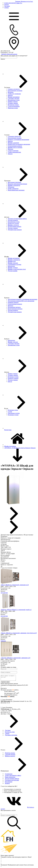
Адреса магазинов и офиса (13, 775)
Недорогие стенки (13, 104)
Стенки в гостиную (14, 89)
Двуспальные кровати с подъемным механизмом (22, 299)
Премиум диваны (13, 378)
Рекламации (8, 781)
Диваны (6, 372)
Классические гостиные (15, 90)
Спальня (6, 135)
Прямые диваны (13, 101)
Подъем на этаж (10, 732)
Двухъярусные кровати (15, 229)
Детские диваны (13, 228)
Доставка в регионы (11, 735)
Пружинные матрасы (14, 307)
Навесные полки (13, 108)
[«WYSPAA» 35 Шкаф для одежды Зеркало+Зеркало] (12, 506)
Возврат (7, 783)
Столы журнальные (14, 106)
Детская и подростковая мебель (17, 218)
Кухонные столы (13, 410)
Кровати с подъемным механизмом (18, 139)
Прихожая (7, 180)
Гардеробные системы (14, 264)
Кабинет (6, 339)
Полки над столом (13, 223)
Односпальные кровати (15, 146)
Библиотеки (11, 340)
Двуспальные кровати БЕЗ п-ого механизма (21, 301)
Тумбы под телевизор (14, 93)
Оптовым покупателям (12, 780)
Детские (6, 217)
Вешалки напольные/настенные (17, 184)
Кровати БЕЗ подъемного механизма (19, 144)
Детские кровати (13, 220)
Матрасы (10, 149)
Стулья (10, 411)
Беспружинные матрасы (15, 308)
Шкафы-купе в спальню (15, 147)
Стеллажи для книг (13, 98)
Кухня (6, 408)
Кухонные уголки (13, 377)
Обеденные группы (14, 413)
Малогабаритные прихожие (16, 190)
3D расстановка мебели (12, 778)
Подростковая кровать (14, 226)
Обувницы (11, 187)
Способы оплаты (10, 754)
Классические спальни (14, 138)
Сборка (6, 7)
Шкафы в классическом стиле (17, 269)
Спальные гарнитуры (14, 136)
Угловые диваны (13, 103)
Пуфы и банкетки (13, 188)
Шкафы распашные (14, 97)
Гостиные (7, 87)
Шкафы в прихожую (14, 185)
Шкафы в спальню (13, 142)
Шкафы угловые (13, 267)
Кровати (6, 297)
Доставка (7, 6)
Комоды (10, 95)
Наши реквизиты (10, 777)
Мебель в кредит (10, 756)
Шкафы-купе (12, 261)
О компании (8, 774)
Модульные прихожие (14, 182)
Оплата (6, 4)
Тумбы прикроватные (14, 152)
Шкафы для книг (13, 263)
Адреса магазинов (9, 3)
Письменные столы (14, 100)
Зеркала (10, 153)
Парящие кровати (13, 302)
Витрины (10, 92)
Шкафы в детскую (13, 225)
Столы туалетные (13, 150)
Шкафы (6, 256)
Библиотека (11, 266)
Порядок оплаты (10, 753)
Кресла (10, 381)
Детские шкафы (12, 271)
